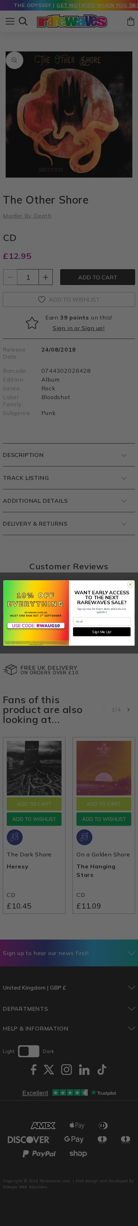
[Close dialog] (130, 585)
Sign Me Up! (101, 632)
